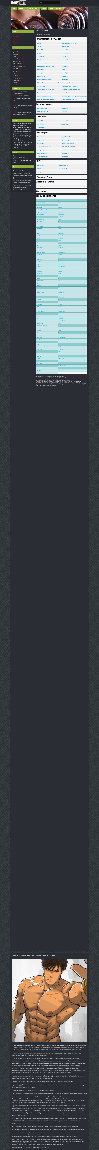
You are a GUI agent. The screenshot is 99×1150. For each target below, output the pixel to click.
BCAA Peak (15, 54)
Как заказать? (22, 8)
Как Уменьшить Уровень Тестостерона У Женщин (22, 144)
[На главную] (19, 2)
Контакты (58, 8)
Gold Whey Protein (17, 58)
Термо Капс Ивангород (20, 135)
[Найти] (58, 2)
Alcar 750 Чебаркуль (45, 34)
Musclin (14, 56)
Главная (14, 8)
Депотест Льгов (18, 129)
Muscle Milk (15, 75)
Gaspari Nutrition (17, 77)
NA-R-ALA (15, 71)
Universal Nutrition (17, 61)
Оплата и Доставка (34, 8)
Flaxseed (15, 64)
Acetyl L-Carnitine (17, 78)
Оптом (51, 8)
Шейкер (15, 82)
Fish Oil (14, 73)
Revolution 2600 (16, 70)
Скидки (44, 8)
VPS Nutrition (16, 80)
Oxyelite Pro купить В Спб (23, 142)
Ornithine (15, 52)
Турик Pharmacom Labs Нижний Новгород (22, 137)
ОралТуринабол (17, 63)
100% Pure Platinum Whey (19, 66)
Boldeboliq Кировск (24, 133)
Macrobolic (15, 68)
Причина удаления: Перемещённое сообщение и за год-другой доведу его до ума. (22, 160)
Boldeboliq (15, 51)
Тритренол (15, 59)
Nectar (14, 84)
